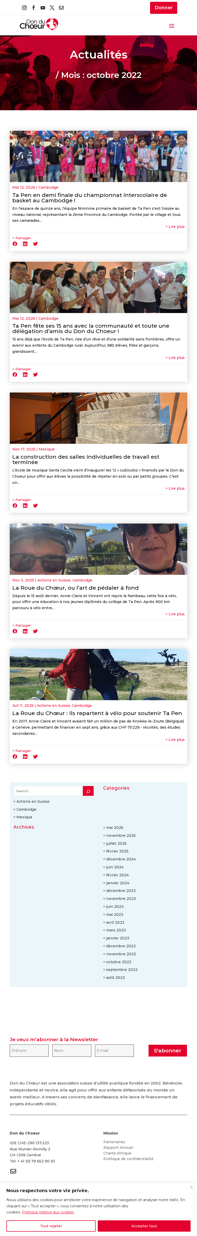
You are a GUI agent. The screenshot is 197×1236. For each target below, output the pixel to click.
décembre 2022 (121, 946)
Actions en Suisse (54, 580)
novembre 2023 (121, 898)
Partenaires (114, 1142)
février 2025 (117, 851)
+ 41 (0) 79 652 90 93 (36, 1161)
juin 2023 (115, 906)
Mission (110, 1133)
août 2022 (115, 977)
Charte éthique (117, 1153)
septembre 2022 (121, 969)
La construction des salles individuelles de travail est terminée (85, 459)
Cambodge (48, 187)
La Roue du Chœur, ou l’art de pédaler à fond (75, 588)
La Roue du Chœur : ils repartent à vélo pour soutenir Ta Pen (97, 713)
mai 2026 (114, 827)
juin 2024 (115, 867)
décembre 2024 (121, 859)
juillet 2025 (116, 843)
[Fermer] (192, 1187)
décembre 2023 (121, 890)
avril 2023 (115, 922)
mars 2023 (116, 930)
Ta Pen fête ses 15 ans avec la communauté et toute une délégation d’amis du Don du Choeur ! (90, 328)
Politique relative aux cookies (48, 1212)
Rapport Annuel (118, 1148)
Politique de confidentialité (128, 1159)
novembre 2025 (121, 835)
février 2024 (117, 875)
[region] (98, 1209)
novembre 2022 (121, 954)
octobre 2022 (118, 962)
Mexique (47, 449)
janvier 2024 (117, 883)
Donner (164, 8)
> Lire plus (174, 226)
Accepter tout (144, 1226)
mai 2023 (114, 914)
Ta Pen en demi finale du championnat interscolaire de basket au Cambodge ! (89, 198)
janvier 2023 (117, 938)
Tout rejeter (51, 1226)
